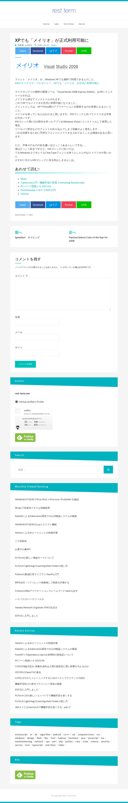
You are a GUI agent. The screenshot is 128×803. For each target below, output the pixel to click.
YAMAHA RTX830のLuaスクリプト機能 (36, 524)
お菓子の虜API (23, 549)
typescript (37, 745)
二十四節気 (21, 541)
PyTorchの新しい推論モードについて (34, 557)
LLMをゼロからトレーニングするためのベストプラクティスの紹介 (50, 677)
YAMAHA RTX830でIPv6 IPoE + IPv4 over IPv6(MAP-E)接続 (47, 499)
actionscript (21, 734)
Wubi (24, 178)
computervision (86, 734)
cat (73, 734)
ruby (77, 741)
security (105, 741)
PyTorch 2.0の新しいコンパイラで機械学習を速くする (43, 695)
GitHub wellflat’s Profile (31, 401)
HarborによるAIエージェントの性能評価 (36, 532)
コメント (21, 275)
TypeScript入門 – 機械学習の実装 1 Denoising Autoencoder (53, 182)
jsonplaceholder (38, 414)
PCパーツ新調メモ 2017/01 (36, 186)
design (30, 738)
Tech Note (69, 24)
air (36, 734)
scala (85, 741)
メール (18, 332)
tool (27, 745)
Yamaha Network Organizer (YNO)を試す (36, 607)
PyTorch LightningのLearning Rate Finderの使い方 (41, 565)
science (94, 741)
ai (31, 734)
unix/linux (50, 745)
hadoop (62, 738)
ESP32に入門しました (26, 615)
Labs (56, 24)
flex (46, 738)
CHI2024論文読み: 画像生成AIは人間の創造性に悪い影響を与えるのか (52, 666)
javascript (93, 738)
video (61, 745)
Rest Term (72, 795)
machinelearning (23, 741)
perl (54, 741)
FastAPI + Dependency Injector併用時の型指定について (44, 654)
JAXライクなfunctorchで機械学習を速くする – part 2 (42, 707)
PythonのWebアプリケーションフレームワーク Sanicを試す (46, 590)
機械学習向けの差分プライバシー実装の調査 (38, 683)
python (69, 741)
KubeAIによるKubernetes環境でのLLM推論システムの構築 (46, 516)
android (57, 734)
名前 (17, 316)
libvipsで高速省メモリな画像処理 (32, 507)
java (83, 738)
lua (102, 738)
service (18, 745)
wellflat (27, 410)
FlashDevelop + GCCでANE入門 (38, 189)
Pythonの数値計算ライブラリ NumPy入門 (37, 574)
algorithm (45, 734)
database (20, 738)
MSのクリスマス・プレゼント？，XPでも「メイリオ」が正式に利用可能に (57, 82)
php (61, 741)
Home (46, 24)
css (98, 734)
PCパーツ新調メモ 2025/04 (29, 660)
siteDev (25, 193)
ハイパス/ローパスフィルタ (29, 599)
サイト (18, 347)
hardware (73, 738)
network (39, 741)
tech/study (20, 215)
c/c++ (66, 734)
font (54, 45)
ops (48, 741)
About (82, 24)
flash (39, 738)
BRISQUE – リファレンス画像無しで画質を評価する (42, 582)
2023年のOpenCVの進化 (28, 672)
